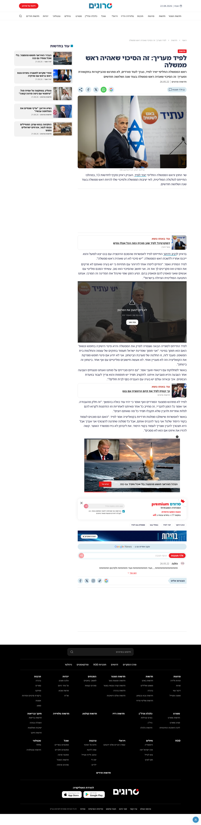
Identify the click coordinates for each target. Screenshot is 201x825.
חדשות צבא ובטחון (144, 695)
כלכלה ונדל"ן (91, 16)
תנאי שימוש (111, 808)
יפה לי (93, 759)
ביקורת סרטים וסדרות (31, 695)
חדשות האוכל (63, 759)
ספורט (79, 16)
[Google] (111, 90)
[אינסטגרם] (93, 580)
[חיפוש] (20, 16)
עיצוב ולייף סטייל (89, 754)
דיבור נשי (177, 690)
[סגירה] (81, 503)
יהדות (45, 16)
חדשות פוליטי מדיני (144, 700)
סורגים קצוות (90, 685)
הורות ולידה (175, 680)
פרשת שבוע (64, 690)
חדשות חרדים (32, 16)
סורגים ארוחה (63, 764)
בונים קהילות (146, 717)
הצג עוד (133, 572)
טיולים (67, 16)
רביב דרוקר (170, 254)
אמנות (38, 700)
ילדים (94, 764)
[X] (96, 90)
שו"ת (66, 695)
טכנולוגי (56, 16)
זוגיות (178, 685)
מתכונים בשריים (62, 744)
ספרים (38, 685)
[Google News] (106, 580)
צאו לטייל (149, 754)
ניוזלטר (68, 664)
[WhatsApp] (104, 90)
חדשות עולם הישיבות (116, 695)
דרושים (114, 664)
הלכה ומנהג (64, 680)
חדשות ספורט (174, 717)
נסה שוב (132, 322)
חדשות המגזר (174, 16)
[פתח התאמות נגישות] (196, 820)
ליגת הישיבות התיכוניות (170, 727)
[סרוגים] (126, 792)
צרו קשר (133, 808)
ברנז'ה (150, 690)
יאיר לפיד (140, 175)
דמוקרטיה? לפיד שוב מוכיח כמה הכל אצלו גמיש (141, 243)
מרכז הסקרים (129, 664)
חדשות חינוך (36, 732)
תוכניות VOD (99, 664)
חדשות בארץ (147, 680)
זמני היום (123, 808)
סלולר (38, 744)
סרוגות (151, 16)
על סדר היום (63, 685)
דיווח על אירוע (28, 5)
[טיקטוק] (99, 580)
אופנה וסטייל (175, 695)
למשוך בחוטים (90, 680)
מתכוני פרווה (63, 754)
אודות (82, 808)
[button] (177, 436)
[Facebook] (88, 90)
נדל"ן (150, 722)
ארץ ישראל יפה (146, 749)
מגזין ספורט (175, 722)
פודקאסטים (83, 664)
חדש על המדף (90, 744)
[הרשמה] (86, 506)
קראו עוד (105, 484)
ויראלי (115, 16)
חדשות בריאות (35, 717)
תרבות (140, 16)
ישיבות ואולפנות (35, 727)
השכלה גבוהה (36, 722)
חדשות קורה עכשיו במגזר (114, 685)
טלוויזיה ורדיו (127, 16)
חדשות (162, 16)
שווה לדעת (91, 749)
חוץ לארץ (149, 759)
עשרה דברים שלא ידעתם (114, 744)
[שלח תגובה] (81, 555)
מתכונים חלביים (62, 749)
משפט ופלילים (147, 685)
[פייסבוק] (80, 580)
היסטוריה (149, 744)
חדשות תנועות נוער (117, 680)
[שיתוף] (81, 90)
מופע (39, 705)
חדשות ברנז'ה (119, 690)
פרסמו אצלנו (145, 808)
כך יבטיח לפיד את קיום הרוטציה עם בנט (146, 391)
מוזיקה (38, 690)
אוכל (103, 16)
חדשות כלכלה (146, 727)
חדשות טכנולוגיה (33, 749)
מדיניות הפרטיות (95, 808)
